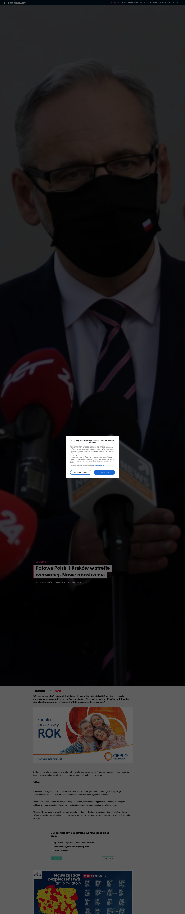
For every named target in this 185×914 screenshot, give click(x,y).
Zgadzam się (104, 472)
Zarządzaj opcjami (80, 472)
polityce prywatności (98, 466)
